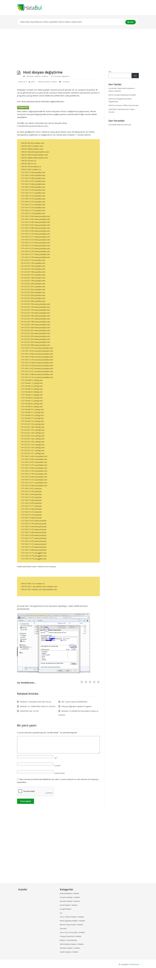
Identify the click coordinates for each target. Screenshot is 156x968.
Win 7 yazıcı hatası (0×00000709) (74, 702)
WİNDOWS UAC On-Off (29, 711)
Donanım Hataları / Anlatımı (70, 897)
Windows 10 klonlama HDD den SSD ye (35, 702)
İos (61, 913)
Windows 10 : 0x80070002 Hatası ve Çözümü (37, 706)
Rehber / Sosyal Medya (68, 940)
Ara (109, 71)
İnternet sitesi (59, 773)
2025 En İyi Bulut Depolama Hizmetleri (122, 95)
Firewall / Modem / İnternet (70, 901)
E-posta (57, 765)
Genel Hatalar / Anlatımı (68, 905)
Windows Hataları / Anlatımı (37, 76)
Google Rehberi (65, 909)
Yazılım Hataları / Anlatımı (69, 952)
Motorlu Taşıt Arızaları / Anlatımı (71, 924)
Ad (56, 758)
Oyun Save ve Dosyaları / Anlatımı (72, 932)
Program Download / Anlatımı (70, 936)
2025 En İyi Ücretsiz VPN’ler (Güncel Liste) (123, 105)
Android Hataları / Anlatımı (69, 893)
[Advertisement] (78, 47)
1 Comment (65, 82)
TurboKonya (134, 964)
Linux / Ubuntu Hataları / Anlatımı (72, 917)
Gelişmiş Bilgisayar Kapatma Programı (76, 706)
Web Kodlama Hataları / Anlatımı (72, 944)
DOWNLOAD (23, 107)
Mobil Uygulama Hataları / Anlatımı (72, 921)
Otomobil (63, 928)
